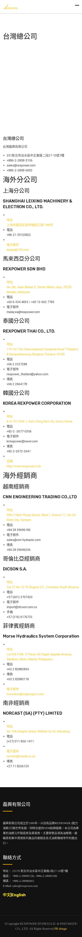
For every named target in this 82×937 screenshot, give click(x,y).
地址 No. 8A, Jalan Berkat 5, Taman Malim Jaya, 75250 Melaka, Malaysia (39, 287)
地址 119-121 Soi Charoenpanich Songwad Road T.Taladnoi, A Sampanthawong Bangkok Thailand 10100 (43, 349)
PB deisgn (60, 928)
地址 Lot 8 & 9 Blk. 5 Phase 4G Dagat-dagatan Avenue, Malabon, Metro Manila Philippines (39, 654)
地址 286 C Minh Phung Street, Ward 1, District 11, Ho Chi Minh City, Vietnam (41, 515)
